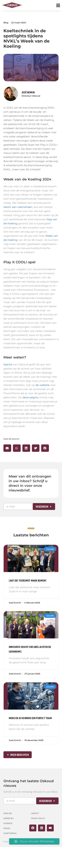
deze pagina (30, 397)
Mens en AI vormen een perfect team (30, 718)
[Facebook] (32, 828)
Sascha (7, 364)
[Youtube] (50, 828)
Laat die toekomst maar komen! (27, 580)
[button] (7, 448)
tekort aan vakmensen (17, 207)
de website (42, 385)
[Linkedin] (41, 828)
